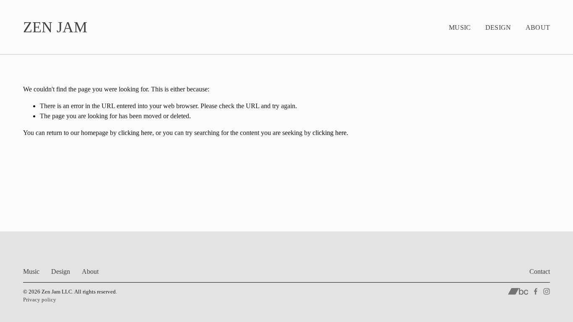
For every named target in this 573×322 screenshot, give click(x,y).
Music (460, 27)
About (538, 27)
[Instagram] (546, 291)
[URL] (518, 291)
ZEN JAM (55, 27)
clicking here (135, 132)
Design (498, 27)
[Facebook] (535, 291)
